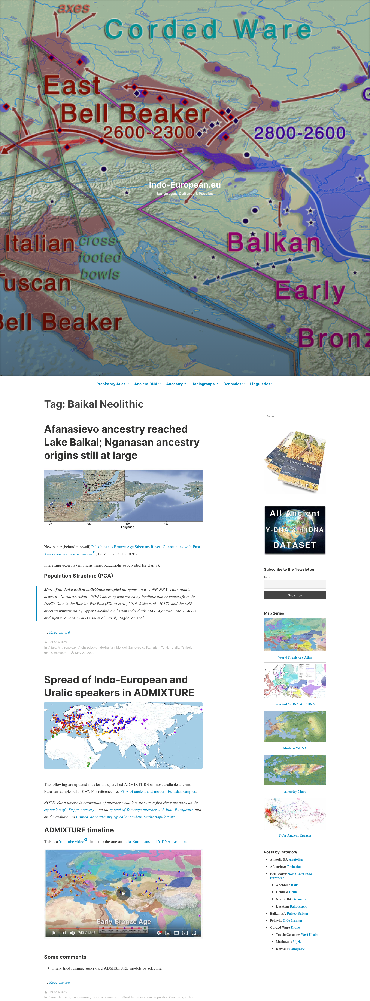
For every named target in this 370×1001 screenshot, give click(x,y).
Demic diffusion (59, 997)
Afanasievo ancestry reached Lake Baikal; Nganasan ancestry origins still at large (122, 442)
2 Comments (57, 652)
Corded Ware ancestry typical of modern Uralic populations (125, 816)
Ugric (297, 941)
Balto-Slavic (298, 906)
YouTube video (71, 841)
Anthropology (67, 647)
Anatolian (296, 859)
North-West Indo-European (133, 997)
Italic (294, 884)
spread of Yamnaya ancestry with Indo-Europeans (151, 809)
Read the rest (60, 632)
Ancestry (174, 384)
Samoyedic (136, 647)
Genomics (232, 384)
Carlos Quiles (57, 642)
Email (267, 577)
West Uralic (309, 934)
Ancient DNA (146, 384)
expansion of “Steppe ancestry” (70, 809)
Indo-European (102, 997)
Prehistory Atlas (111, 384)
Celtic (293, 891)
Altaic (52, 647)
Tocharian (152, 647)
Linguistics (260, 384)
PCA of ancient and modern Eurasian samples (158, 791)
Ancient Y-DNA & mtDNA (295, 704)
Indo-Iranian (106, 647)
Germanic (299, 898)
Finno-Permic (81, 997)
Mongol (121, 647)
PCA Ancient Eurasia (295, 835)
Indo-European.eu (185, 185)
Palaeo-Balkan (297, 913)
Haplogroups (203, 384)
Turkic (165, 647)
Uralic (175, 647)
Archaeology (87, 647)
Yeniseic (186, 647)
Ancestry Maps (295, 791)
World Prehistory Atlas (295, 657)
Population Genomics (168, 997)
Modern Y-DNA (295, 747)
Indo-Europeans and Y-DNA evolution (155, 841)
